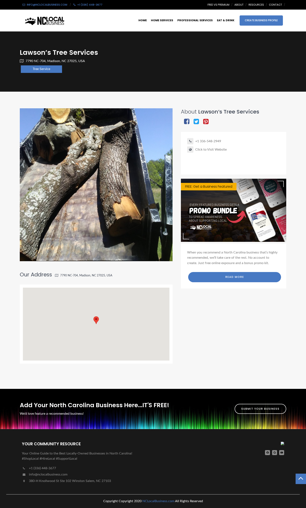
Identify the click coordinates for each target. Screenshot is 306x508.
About (239, 4)
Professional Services (195, 20)
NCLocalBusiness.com (158, 501)
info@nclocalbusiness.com (48, 474)
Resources (256, 4)
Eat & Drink (225, 20)
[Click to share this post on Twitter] (196, 122)
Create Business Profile (261, 20)
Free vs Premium (218, 4)
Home (142, 20)
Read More (234, 277)
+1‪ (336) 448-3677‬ (42, 468)
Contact (275, 4)
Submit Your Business (260, 409)
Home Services (162, 20)
